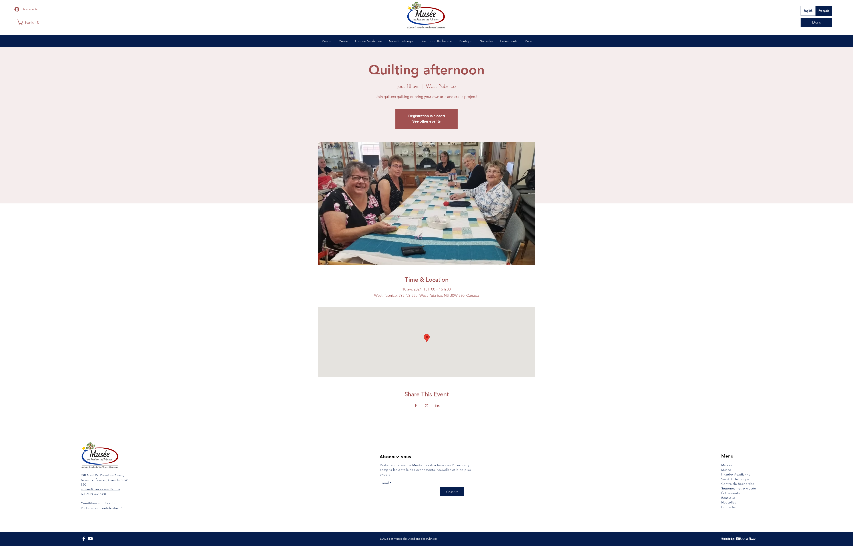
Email (384, 483)
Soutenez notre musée (738, 488)
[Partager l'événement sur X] (427, 405)
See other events (426, 121)
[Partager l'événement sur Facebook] (416, 405)
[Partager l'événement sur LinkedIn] (437, 405)
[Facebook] (83, 538)
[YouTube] (90, 538)
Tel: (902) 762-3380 (93, 494)
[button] (28, 22)
